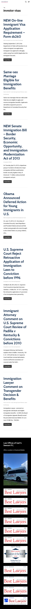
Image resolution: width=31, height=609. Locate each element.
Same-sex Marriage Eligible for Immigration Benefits (12, 80)
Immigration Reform (7, 162)
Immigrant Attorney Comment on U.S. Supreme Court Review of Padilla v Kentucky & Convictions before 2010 (14, 327)
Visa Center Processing (18, 40)
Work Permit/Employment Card (19, 217)
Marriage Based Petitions (19, 91)
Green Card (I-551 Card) (8, 91)
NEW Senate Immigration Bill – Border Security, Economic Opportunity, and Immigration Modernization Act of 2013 (15, 142)
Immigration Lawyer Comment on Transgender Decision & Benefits (13, 389)
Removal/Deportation (15, 281)
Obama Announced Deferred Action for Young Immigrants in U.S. (14, 204)
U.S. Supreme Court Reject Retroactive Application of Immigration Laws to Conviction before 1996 (13, 264)
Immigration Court (7, 281)
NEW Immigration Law (7, 40)
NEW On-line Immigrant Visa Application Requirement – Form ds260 (14, 28)
